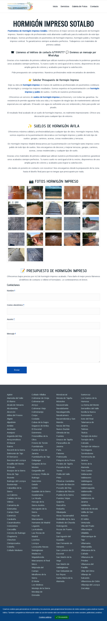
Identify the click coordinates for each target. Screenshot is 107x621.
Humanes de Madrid (41, 522)
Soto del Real (87, 419)
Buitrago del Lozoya (16, 481)
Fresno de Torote (40, 443)
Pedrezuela (61, 457)
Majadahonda (38, 557)
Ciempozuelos (13, 543)
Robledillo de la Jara (65, 519)
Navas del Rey (63, 426)
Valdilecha (85, 505)
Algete (10, 419)
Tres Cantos (86, 470)
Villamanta (85, 543)
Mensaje (11, 334)
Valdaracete (86, 474)
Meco (34, 564)
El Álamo (11, 401)
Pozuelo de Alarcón (65, 484)
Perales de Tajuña (64, 464)
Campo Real (13, 512)
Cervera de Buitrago (16, 533)
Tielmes (84, 429)
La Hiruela (36, 498)
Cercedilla (11, 529)
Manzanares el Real (41, 560)
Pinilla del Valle (63, 474)
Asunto (10, 319)
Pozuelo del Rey (64, 488)
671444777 (58, 52)
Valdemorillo (86, 491)
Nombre (11, 291)
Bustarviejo (12, 484)
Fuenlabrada (37, 446)
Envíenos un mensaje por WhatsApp (72, 54)
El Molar (35, 581)
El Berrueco (12, 457)
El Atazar (11, 443)
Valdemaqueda (87, 488)
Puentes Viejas (63, 498)
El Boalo (11, 467)
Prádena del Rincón (65, 491)
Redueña (60, 509)
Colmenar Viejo (39, 408)
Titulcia (84, 432)
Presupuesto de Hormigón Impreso (57, 270)
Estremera (36, 432)
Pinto (58, 477)
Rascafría (60, 505)
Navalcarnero (62, 415)
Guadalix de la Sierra (41, 491)
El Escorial (37, 429)
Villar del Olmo (87, 571)
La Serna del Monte (90, 405)
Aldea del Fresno (15, 415)
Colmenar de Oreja (40, 398)
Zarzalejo (85, 588)
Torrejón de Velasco (90, 446)
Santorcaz (85, 394)
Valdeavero (86, 477)
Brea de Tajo (13, 474)
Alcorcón (11, 412)
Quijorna (60, 502)
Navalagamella (63, 412)
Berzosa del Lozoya (16, 460)
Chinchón (11, 540)
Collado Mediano (15, 550)
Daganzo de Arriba (40, 426)
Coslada (35, 419)
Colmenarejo (37, 412)
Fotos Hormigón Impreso (56, 181)
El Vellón (85, 519)
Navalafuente (62, 408)
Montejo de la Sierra (41, 588)
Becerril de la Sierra (16, 450)
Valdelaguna (86, 481)
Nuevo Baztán (63, 429)
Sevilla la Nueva (88, 412)
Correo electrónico (15, 305)
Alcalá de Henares (15, 405)
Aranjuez (11, 432)
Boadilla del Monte (15, 464)
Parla (58, 450)
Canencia (11, 515)
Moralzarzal (61, 394)
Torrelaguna (86, 450)
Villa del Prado (87, 526)
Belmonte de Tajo (15, 453)
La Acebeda (37, 529)
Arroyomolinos (14, 439)
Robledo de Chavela (65, 522)
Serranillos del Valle (90, 408)
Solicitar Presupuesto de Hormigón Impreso (56, 80)
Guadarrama (37, 495)
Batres (10, 446)
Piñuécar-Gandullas (65, 481)
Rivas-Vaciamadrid (65, 515)
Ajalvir (10, 394)
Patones (60, 453)
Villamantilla (86, 547)
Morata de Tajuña (64, 398)
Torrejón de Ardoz (89, 436)
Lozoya (35, 543)
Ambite (10, 426)
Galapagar (36, 460)
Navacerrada (62, 405)
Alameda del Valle (15, 398)
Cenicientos (12, 526)
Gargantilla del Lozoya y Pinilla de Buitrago (40, 474)
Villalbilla (85, 533)
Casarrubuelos (13, 522)
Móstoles (60, 401)
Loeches (36, 540)
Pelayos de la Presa (65, 460)
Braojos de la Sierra (16, 470)
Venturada (85, 522)
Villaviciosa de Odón (90, 581)
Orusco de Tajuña (64, 439)
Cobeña (10, 547)
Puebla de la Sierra (65, 495)
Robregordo (61, 526)
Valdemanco (86, 484)
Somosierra (86, 415)
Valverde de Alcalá (89, 509)
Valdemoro (86, 495)
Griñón (35, 488)
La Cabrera (12, 495)
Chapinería (12, 536)
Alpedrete (11, 422)
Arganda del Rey (14, 436)
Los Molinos (37, 585)
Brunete (10, 477)
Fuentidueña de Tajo (41, 457)
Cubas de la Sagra (40, 422)
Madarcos (36, 553)
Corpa (34, 415)
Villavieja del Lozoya (90, 585)
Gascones (36, 481)
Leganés (36, 526)
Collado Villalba (39, 394)
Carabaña (11, 519)
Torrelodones (87, 453)
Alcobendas (12, 408)
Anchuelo (11, 429)
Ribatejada (61, 512)
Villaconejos (86, 529)
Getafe (35, 484)
